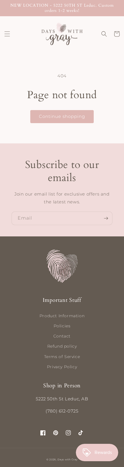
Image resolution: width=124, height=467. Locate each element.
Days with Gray (67, 459)
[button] (7, 34)
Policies (62, 326)
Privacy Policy (62, 366)
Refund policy (62, 346)
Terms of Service (62, 356)
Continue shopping (62, 116)
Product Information (62, 315)
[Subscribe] (105, 218)
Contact (62, 336)
